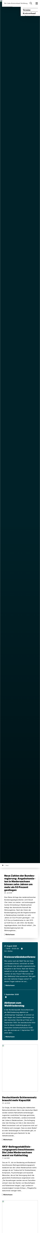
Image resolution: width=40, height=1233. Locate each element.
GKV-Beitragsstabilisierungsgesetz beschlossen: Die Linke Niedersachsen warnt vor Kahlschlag (18, 1151)
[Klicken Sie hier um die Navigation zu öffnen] (37, 3)
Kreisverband (29, 13)
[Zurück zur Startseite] (2, 865)
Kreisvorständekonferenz (19, 956)
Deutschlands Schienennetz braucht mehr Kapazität (19, 1099)
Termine (27, 10)
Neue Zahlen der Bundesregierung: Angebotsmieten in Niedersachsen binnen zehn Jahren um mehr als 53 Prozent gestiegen (19, 882)
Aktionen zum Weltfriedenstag (14, 1004)
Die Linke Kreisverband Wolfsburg (16, 3)
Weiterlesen (10, 934)
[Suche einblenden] (31, 3)
